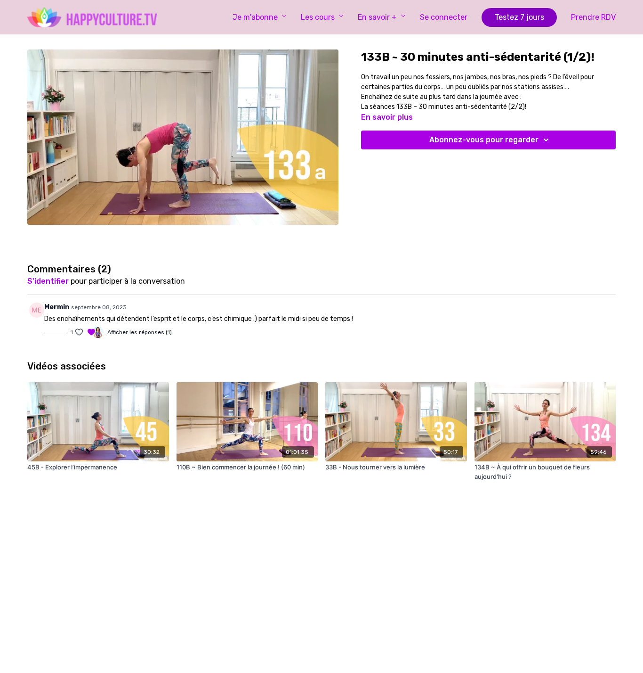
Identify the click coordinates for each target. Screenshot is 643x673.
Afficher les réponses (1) (139, 332)
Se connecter (443, 17)
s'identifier (48, 281)
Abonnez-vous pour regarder (484, 139)
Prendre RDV (593, 17)
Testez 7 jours (519, 17)
